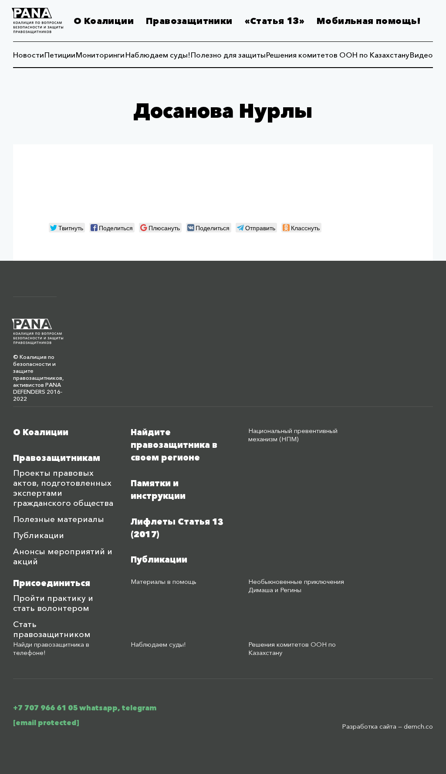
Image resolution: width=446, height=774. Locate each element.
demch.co (418, 726)
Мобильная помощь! (369, 21)
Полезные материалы (58, 519)
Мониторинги (100, 54)
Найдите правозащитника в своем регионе (174, 445)
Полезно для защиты (228, 54)
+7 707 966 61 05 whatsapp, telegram (84, 707)
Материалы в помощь (163, 581)
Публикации (38, 535)
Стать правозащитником (52, 629)
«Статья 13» (274, 21)
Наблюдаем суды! (157, 54)
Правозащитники (189, 21)
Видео (421, 54)
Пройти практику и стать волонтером (53, 603)
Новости (28, 54)
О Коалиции (104, 21)
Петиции (59, 54)
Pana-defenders (37, 21)
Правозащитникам (56, 458)
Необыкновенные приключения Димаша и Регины (296, 585)
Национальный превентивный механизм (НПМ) (293, 434)
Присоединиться (51, 583)
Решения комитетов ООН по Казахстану (337, 54)
